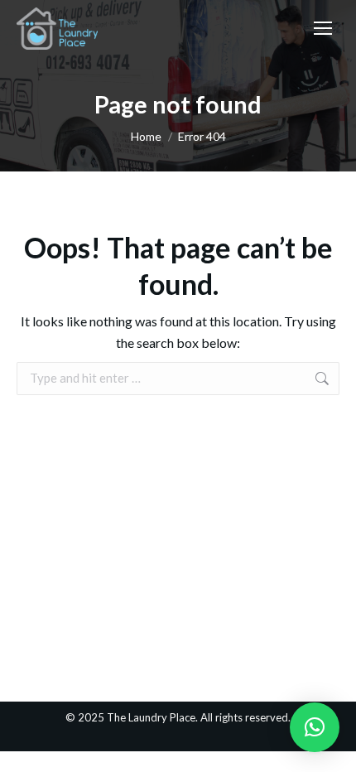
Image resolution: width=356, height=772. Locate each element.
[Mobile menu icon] (322, 28)
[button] (314, 727)
